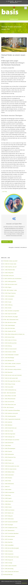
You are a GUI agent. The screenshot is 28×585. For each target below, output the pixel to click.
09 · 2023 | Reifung (7, 346)
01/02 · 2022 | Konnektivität (9, 392)
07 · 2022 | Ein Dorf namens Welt (10, 378)
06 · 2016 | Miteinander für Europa (11, 557)
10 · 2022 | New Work (8, 372)
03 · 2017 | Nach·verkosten (9, 536)
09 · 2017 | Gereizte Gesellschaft (10, 521)
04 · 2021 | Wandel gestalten (9, 416)
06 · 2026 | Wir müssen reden (9, 264)
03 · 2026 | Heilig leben (8, 272)
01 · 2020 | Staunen (7, 451)
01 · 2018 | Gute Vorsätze (8, 510)
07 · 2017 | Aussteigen (8, 524)
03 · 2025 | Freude (7, 302)
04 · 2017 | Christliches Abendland (10, 533)
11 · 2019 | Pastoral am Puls (9, 457)
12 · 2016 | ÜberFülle (7, 542)
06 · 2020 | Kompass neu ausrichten (11, 439)
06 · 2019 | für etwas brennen (9, 469)
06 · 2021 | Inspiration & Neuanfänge (11, 410)
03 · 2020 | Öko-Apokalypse (9, 448)
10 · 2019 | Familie (7, 460)
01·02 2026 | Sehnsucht (8, 275)
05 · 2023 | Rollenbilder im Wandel (10, 354)
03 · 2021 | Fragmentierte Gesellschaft (11, 419)
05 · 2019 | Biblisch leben (8, 472)
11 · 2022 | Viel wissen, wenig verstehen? (12, 369)
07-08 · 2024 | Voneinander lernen (10, 319)
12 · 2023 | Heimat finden (8, 337)
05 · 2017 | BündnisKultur (9, 530)
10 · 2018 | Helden (7, 489)
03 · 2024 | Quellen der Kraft (9, 331)
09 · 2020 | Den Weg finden (9, 433)
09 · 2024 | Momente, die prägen (10, 316)
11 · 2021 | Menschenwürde (9, 398)
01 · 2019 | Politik (7, 480)
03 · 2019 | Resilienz (7, 477)
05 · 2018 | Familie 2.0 (8, 501)
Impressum (19, 1)
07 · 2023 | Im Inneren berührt (10, 348)
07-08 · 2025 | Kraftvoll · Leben (10, 290)
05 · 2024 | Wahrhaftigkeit (9, 325)
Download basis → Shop (6, 241)
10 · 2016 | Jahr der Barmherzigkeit (11, 548)
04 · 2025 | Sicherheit (8, 299)
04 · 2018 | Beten (7, 504)
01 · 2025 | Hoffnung (7, 305)
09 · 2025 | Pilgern (7, 287)
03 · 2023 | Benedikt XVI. (8, 360)
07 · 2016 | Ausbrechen (8, 554)
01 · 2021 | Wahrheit (7, 422)
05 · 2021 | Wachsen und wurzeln (10, 413)
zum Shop (4, 191)
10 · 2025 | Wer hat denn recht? (10, 284)
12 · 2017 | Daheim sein (8, 513)
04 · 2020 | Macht (7, 445)
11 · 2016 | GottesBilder (8, 545)
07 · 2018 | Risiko (7, 495)
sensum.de (24, 583)
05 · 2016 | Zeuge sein (8, 559)
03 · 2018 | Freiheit (7, 507)
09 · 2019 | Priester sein (8, 463)
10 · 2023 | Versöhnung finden (10, 343)
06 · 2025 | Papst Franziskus (9, 293)
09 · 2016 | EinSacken (8, 551)
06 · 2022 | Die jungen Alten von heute (11, 381)
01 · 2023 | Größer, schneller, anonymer (12, 363)
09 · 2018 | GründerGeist (8, 492)
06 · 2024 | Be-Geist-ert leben (9, 322)
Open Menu (25, 8)
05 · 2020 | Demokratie (8, 442)
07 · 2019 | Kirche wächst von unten (11, 466)
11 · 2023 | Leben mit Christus (10, 340)
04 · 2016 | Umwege (7, 562)
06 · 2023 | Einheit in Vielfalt (9, 351)
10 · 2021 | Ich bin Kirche (8, 401)
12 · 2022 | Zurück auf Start (9, 366)
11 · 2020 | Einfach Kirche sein (10, 428)
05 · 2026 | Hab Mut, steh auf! (9, 266)
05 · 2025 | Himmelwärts (8, 296)
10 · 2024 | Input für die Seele (9, 313)
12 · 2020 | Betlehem (7, 425)
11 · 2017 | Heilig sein (8, 515)
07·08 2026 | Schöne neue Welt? (10, 261)
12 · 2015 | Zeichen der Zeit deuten (11, 571)
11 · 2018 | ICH (6, 486)
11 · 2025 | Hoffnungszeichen (9, 281)
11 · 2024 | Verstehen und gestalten (11, 310)
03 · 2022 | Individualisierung (9, 389)
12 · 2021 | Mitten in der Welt (9, 395)
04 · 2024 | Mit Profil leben (9, 328)
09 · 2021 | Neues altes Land (9, 404)
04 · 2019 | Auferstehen (8, 474)
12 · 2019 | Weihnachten (8, 454)
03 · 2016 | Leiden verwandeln (10, 565)
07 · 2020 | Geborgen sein (9, 436)
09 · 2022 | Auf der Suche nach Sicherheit (12, 375)
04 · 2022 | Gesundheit (8, 387)
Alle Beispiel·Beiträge (8, 574)
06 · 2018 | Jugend (7, 498)
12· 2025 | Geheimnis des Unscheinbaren (12, 278)
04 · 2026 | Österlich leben (9, 269)
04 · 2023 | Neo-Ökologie (8, 357)
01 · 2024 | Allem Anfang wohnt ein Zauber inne (13, 334)
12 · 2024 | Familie (7, 307)
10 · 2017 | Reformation (8, 518)
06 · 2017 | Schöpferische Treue (10, 527)
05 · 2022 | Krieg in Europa (9, 384)
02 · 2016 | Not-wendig (8, 568)
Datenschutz (15, 2)
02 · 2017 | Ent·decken (8, 539)
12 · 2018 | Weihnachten (8, 483)
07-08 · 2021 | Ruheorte (8, 407)
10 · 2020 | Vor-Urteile (8, 431)
